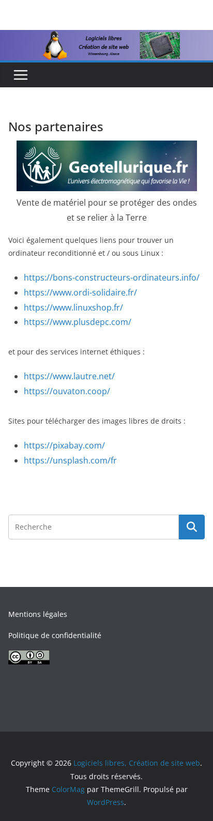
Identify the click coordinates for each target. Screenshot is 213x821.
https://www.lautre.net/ (69, 376)
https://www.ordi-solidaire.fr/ (80, 292)
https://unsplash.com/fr (70, 460)
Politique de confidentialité (54, 635)
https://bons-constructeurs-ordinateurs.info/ (112, 277)
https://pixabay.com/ (64, 445)
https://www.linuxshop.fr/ (73, 307)
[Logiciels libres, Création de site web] (106, 37)
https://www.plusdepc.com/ (77, 322)
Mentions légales (37, 614)
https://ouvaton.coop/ (67, 391)
